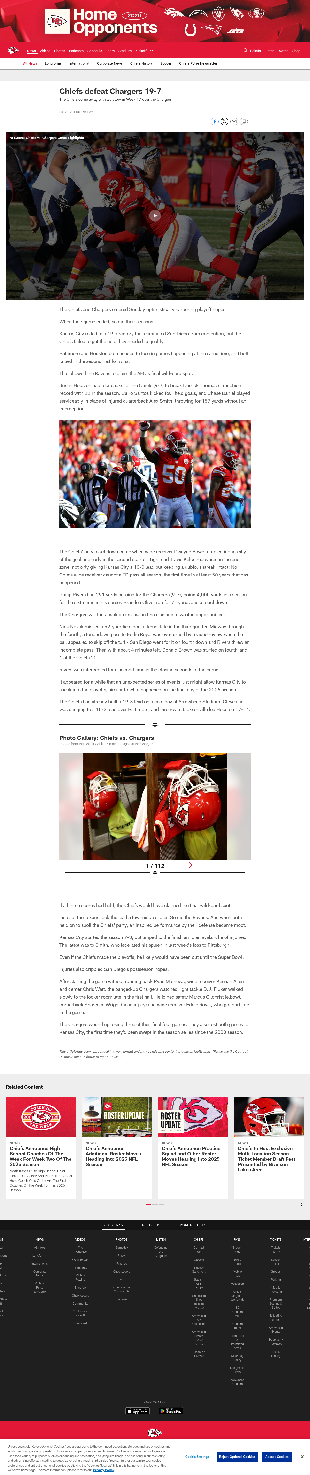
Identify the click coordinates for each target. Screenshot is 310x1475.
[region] (155, 1457)
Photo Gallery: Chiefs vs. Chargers (106, 737)
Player (122, 1255)
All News (39, 1247)
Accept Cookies (277, 1457)
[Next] (190, 865)
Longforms (39, 1255)
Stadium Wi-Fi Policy (198, 1283)
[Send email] (234, 124)
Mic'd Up (80, 1287)
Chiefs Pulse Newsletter (39, 1287)
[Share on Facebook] (215, 124)
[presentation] (302, 1205)
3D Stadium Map (237, 1311)
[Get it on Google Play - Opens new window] (170, 1413)
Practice (121, 1263)
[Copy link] (244, 122)
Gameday (122, 1247)
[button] (155, 216)
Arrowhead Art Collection (199, 1320)
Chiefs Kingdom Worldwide (237, 1295)
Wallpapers (237, 1283)
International (39, 1263)
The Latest (80, 1323)
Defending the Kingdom (161, 1251)
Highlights (80, 1267)
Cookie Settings (197, 1457)
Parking (276, 1279)
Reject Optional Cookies (237, 1457)
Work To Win (80, 1259)
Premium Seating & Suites (276, 1303)
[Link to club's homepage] (13, 50)
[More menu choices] (152, 50)
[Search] (246, 50)
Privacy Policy (103, 1470)
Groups (276, 1271)
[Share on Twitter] (224, 124)
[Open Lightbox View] (154, 817)
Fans (122, 1279)
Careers (199, 1259)
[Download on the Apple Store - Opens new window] (137, 1411)
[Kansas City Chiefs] (155, 1433)
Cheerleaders (80, 1295)
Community (80, 1303)
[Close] (302, 1457)
